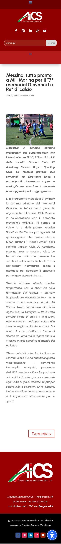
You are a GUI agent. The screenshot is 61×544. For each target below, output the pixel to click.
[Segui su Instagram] (23, 31)
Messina (24, 95)
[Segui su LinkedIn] (30, 31)
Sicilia (32, 95)
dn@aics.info (20, 506)
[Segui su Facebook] (16, 31)
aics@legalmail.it (43, 506)
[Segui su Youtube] (45, 31)
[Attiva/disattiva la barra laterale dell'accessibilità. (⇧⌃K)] (52, 535)
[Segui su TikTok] (38, 31)
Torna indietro (41, 433)
